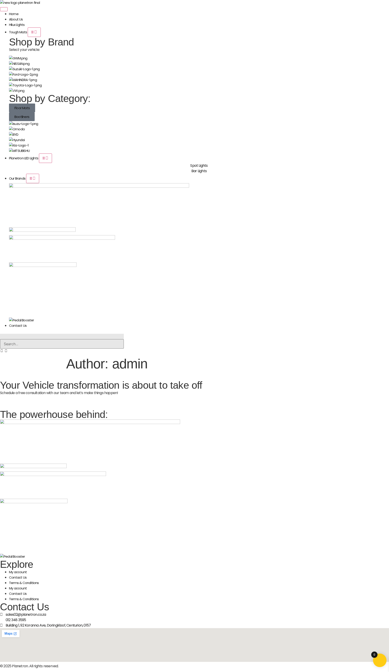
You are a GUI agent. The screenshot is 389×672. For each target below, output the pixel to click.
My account (18, 572)
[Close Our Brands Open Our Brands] (32, 178)
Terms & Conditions (24, 582)
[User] (1, 350)
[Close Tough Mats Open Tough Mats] (34, 32)
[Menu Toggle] (4, 9)
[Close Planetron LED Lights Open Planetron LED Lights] (45, 158)
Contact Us (18, 577)
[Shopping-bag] (5, 350)
